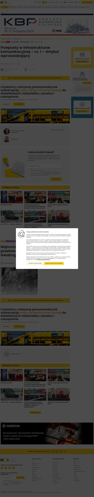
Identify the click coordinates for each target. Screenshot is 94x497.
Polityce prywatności (43, 259)
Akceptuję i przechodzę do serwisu (54, 263)
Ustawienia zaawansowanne (35, 263)
